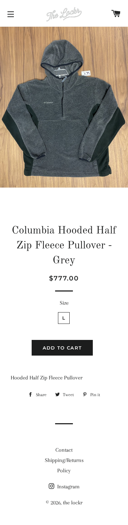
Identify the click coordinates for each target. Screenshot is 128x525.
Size (64, 303)
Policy (64, 470)
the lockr (72, 502)
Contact (64, 450)
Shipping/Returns (64, 460)
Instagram (68, 486)
